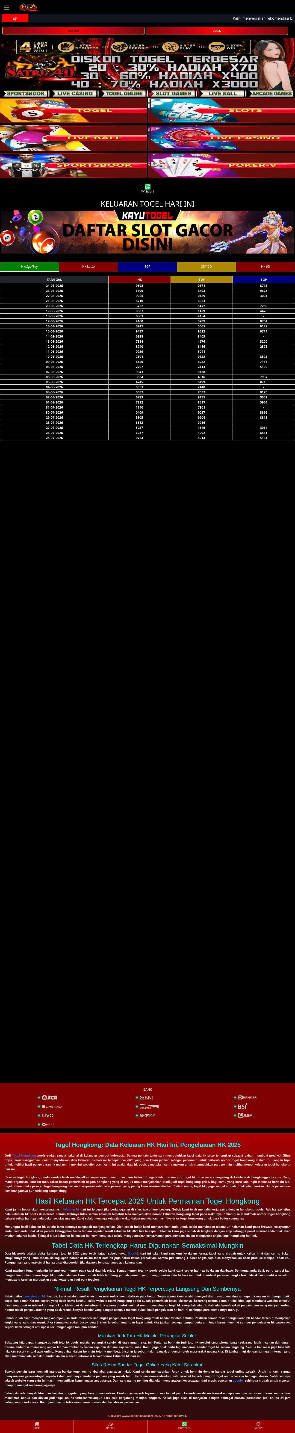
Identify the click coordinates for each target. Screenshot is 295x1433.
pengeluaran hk (35, 1296)
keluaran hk (71, 1209)
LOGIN (217, 31)
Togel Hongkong (24, 1155)
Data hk (133, 1253)
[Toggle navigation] (6, 7)
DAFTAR (73, 31)
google (238, 1380)
